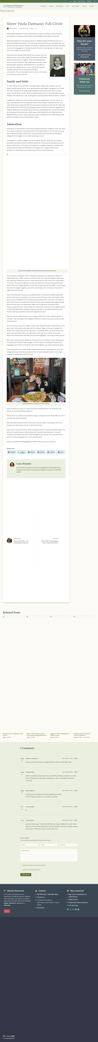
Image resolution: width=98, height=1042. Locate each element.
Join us (84, 6)
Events (74, 1)
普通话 (13, 1036)
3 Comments (86, 737)
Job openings (73, 905)
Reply (76, 758)
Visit (67, 6)
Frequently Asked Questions (78, 902)
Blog (70, 1)
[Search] (94, 1)
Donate (92, 6)
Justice (51, 6)
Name (23, 845)
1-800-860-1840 (52, 894)
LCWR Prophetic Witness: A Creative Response (82, 734)
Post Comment (26, 874)
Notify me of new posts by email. (31, 869)
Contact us (41, 897)
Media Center (73, 899)
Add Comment (25, 850)
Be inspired (59, 6)
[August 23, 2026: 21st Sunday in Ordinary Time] (60, 673)
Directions (40, 908)
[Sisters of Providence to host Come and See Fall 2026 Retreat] (37, 673)
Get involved (75, 6)
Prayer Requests (81, 1)
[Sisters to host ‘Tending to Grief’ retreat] (13, 673)
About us (43, 6)
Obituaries (89, 1)
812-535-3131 (41, 894)
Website (63, 845)
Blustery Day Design (10, 1038)
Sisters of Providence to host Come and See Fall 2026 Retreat (36, 734)
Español (9, 1036)
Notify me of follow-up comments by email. (34, 865)
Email (43, 845)
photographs (26, 441)
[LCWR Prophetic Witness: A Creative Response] (84, 673)
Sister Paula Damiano (14, 34)
